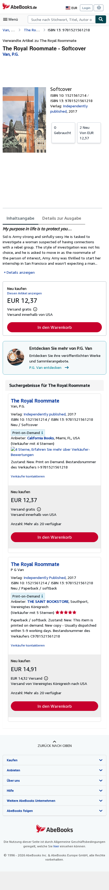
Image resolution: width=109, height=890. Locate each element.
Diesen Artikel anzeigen (24, 293)
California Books (40, 438)
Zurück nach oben (55, 745)
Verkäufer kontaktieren (28, 476)
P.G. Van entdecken (45, 367)
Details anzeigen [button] (21, 272)
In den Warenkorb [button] (55, 327)
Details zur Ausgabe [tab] (61, 218)
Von (87, 132)
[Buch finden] (101, 19)
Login (86, 8)
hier (56, 846)
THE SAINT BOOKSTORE (48, 601)
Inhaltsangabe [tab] (20, 218)
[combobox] (61, 19)
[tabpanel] (52, 250)
